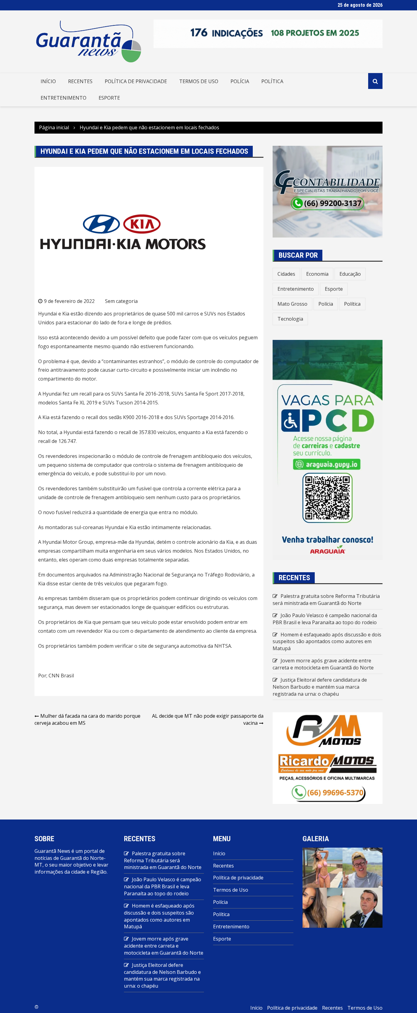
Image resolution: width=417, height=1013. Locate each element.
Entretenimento (63, 97)
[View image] (323, 867)
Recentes (80, 81)
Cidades (286, 274)
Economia (317, 274)
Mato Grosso (292, 303)
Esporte (109, 97)
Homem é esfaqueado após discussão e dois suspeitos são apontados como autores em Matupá (327, 641)
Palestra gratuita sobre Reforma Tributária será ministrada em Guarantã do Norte (326, 599)
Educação (350, 274)
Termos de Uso (198, 81)
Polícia (239, 81)
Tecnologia (290, 318)
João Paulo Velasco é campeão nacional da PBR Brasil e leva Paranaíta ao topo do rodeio (325, 619)
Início (48, 81)
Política (272, 81)
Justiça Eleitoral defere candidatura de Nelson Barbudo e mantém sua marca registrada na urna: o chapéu (320, 686)
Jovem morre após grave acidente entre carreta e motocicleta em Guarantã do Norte (323, 664)
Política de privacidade (136, 81)
